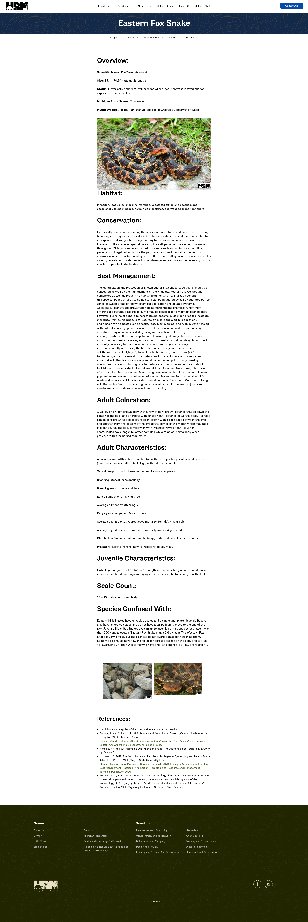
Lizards (130, 37)
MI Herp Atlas (165, 6)
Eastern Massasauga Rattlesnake (103, 841)
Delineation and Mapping (150, 841)
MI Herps (142, 6)
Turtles (190, 37)
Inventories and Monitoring (152, 830)
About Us (103, 6)
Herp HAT (183, 6)
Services (123, 6)
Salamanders (151, 37)
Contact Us (291, 5)
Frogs (113, 37)
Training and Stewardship (201, 841)
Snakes (172, 37)
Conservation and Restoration (153, 835)
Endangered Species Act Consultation (158, 852)
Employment (41, 846)
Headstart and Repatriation (202, 852)
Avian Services (194, 835)
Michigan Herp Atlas (95, 835)
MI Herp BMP (202, 6)
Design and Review (147, 846)
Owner (38, 835)
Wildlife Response (196, 846)
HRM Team (40, 841)
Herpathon (192, 830)
